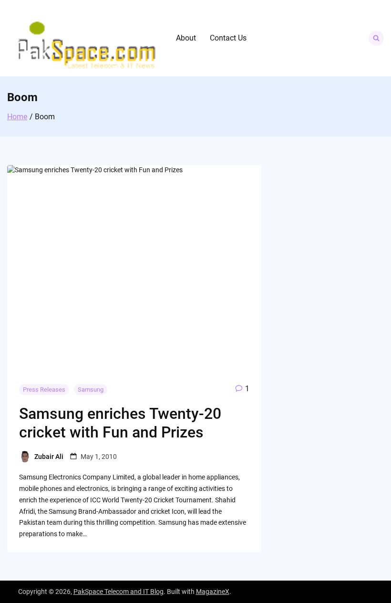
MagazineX (212, 591)
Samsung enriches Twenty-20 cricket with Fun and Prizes (120, 423)
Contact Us (228, 37)
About (186, 37)
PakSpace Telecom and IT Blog (118, 591)
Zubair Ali (48, 456)
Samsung (90, 389)
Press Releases (44, 389)
